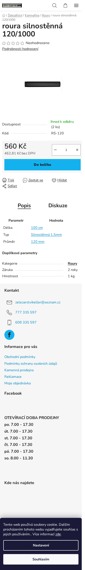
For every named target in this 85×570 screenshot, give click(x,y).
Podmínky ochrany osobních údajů (30, 363)
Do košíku (42, 164)
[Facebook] (9, 335)
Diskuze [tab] (57, 205)
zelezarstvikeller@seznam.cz (37, 302)
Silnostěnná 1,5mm (46, 234)
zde (58, 534)
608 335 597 (26, 322)
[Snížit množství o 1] (55, 149)
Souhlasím (40, 559)
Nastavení (41, 545)
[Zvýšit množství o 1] (77, 149)
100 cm (37, 227)
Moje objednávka (17, 383)
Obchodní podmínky (19, 356)
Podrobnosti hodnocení (20, 48)
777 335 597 (26, 312)
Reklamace (13, 376)
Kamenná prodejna (19, 370)
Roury (72, 263)
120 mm (37, 241)
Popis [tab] (24, 205)
